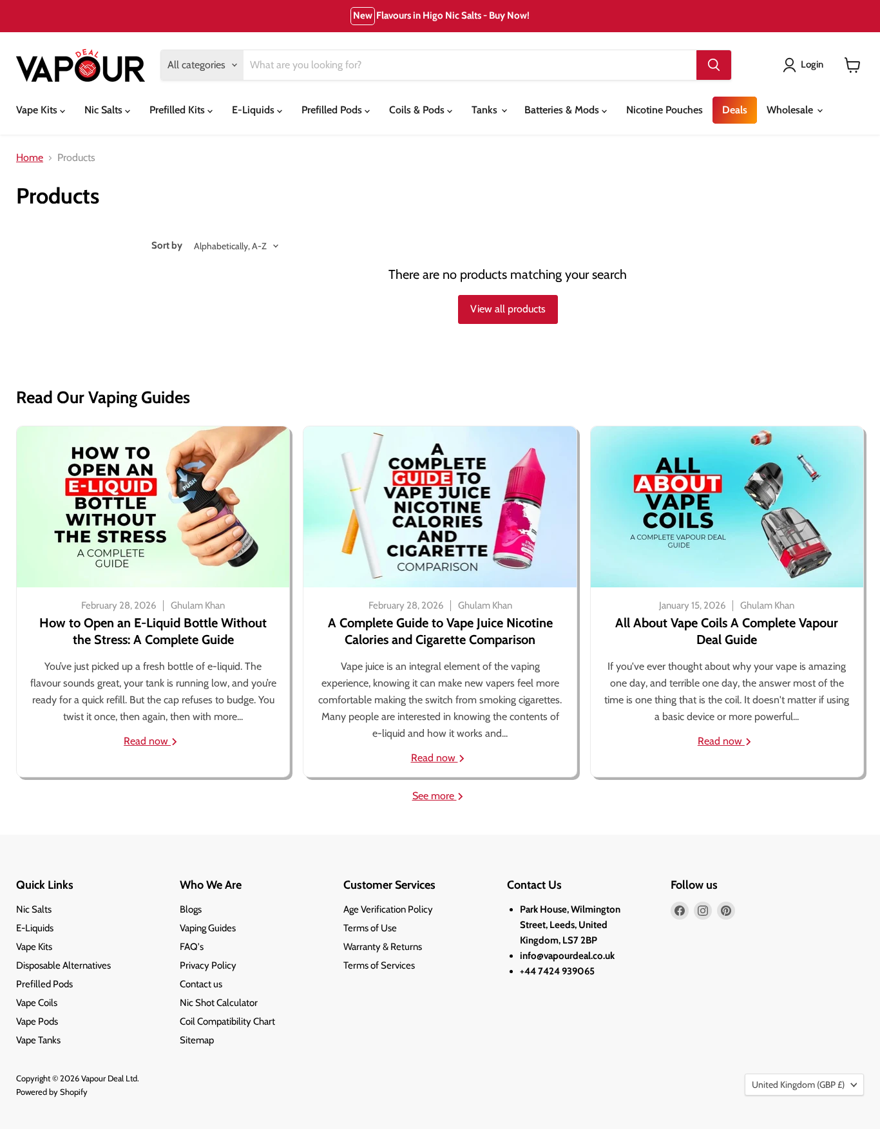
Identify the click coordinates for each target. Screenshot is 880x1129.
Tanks (486, 110)
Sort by (166, 245)
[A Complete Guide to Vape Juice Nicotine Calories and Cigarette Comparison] (439, 506)
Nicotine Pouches (664, 110)
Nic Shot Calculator (219, 1003)
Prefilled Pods (333, 110)
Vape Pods (37, 1021)
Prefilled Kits (178, 110)
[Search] (713, 65)
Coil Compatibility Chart (227, 1021)
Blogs (191, 909)
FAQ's (192, 947)
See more (434, 796)
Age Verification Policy (388, 909)
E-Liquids (254, 110)
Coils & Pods (418, 110)
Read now (147, 741)
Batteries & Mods (563, 110)
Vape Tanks (38, 1040)
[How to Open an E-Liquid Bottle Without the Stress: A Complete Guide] (153, 506)
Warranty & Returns (382, 947)
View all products (508, 309)
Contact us (201, 984)
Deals (734, 110)
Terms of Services (379, 965)
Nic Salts (104, 110)
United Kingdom (798, 1084)
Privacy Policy (208, 965)
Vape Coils (36, 1003)
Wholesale (791, 110)
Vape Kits (38, 110)
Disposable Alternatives (63, 965)
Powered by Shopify (52, 1091)
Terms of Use (370, 928)
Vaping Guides (208, 928)
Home (29, 158)
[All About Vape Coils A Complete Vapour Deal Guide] (727, 506)
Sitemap (197, 1040)
